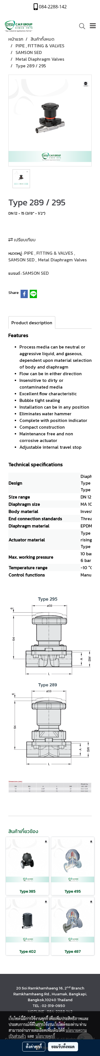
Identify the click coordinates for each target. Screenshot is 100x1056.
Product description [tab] (31, 322)
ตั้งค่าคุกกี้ (34, 1046)
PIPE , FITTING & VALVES (49, 253)
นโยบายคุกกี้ (45, 1035)
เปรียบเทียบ (24, 239)
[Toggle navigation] (93, 26)
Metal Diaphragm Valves (62, 259)
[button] (80, 26)
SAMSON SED (22, 259)
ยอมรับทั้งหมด (63, 1046)
